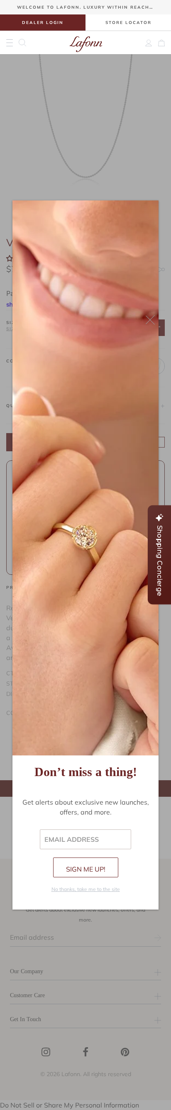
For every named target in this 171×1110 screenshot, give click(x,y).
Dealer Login (43, 22)
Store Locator (128, 22)
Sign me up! (85, 869)
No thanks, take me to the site (85, 889)
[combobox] (25, 43)
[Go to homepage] (86, 42)
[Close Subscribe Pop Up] (150, 320)
